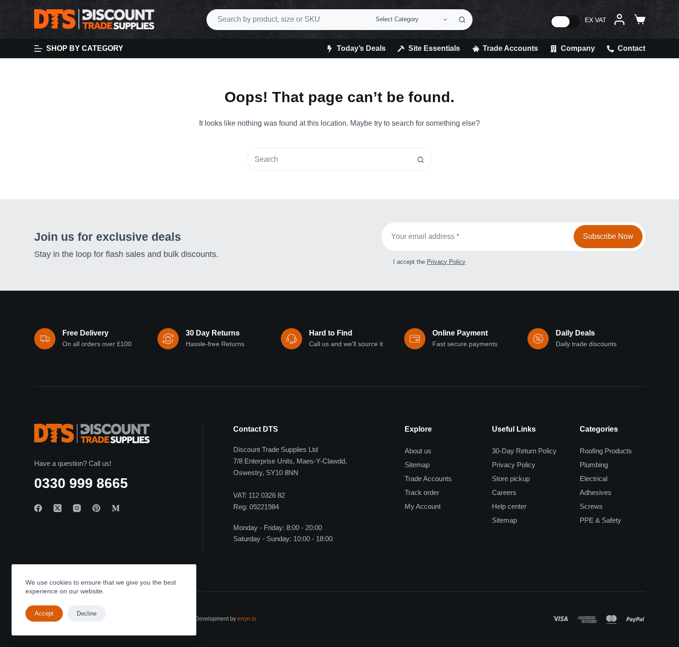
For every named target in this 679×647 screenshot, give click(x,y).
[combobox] (288, 19)
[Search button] (462, 20)
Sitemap (417, 465)
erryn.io (246, 619)
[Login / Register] (619, 19)
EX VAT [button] (595, 20)
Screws (591, 506)
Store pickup (511, 478)
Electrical (593, 478)
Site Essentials (434, 48)
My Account (423, 506)
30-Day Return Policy (524, 451)
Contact (631, 48)
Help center (509, 506)
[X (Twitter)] (57, 508)
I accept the (429, 261)
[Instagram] (77, 508)
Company (578, 48)
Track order (422, 492)
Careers (504, 492)
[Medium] (116, 508)
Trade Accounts (510, 48)
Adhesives (596, 492)
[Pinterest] (96, 508)
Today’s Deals (361, 48)
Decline (87, 613)
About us (418, 451)
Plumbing (594, 465)
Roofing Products (606, 451)
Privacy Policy (446, 261)
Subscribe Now (608, 236)
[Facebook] (38, 508)
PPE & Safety (600, 520)
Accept (44, 613)
